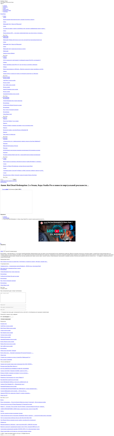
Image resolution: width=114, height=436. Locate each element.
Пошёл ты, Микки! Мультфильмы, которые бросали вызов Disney (18, 166)
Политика (5, 11)
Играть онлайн (6, 77)
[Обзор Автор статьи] (3, 250)
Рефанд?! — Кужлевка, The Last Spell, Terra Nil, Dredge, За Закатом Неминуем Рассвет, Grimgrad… (23, 406)
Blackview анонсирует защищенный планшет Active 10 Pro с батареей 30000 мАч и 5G (20, 426)
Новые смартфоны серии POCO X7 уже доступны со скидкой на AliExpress (20, 64)
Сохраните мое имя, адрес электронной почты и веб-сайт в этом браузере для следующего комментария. (25, 312)
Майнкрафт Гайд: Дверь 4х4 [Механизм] (12, 24)
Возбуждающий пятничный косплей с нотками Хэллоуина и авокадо (18, 19)
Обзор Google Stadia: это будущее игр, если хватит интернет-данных (16, 431)
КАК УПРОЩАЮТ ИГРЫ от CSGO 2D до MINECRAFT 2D (14, 382)
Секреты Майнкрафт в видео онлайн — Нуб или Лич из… (14, 390)
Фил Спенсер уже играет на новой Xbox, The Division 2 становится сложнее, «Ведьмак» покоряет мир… (24, 261)
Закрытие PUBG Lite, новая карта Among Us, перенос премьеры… (15, 393)
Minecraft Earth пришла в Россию (10, 145)
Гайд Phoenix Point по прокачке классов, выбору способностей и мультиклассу (18, 420)
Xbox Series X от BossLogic (9, 134)
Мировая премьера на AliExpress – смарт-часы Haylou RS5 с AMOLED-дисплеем (19, 424)
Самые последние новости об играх (9, 180)
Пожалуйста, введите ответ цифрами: (9, 314)
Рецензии (5, 137)
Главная (5, 5)
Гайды (4, 16)
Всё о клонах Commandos (6, 359)
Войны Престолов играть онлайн (8, 343)
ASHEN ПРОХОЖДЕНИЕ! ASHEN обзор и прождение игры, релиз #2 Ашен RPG (19, 408)
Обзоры (5, 56)
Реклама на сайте (7, 10)
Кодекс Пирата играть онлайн (7, 341)
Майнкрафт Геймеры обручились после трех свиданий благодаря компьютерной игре (22, 39)
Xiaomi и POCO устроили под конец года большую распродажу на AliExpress (20, 73)
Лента (4, 8)
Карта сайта (6, 9)
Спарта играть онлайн (6, 330)
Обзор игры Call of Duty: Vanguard (8, 350)
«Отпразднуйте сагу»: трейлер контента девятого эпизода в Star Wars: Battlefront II (21, 141)
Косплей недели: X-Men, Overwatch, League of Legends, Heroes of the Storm (20, 175)
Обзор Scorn (3, 355)
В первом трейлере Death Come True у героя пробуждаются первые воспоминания (21, 154)
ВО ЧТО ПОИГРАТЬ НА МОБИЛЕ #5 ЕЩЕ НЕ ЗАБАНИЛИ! (15, 368)
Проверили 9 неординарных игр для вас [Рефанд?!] (12, 377)
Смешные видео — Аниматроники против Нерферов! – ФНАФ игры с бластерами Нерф (21, 266)
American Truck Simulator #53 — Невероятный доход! (12, 384)
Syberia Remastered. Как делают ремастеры (12, 100)
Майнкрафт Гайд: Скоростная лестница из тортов (14, 48)
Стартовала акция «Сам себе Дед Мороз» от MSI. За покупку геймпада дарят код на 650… (23, 170)
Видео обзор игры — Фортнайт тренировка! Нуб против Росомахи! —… (17, 352)
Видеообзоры (6, 97)
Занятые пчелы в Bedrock (9, 53)
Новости (5, 117)
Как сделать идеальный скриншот (10, 109)
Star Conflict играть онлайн (9, 84)
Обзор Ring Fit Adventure (6, 375)
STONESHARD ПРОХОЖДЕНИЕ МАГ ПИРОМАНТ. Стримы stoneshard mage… (19, 388)
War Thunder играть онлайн (7, 332)
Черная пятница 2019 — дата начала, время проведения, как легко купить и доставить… (23, 33)
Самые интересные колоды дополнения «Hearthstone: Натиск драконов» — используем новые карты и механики (26, 415)
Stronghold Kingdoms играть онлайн (11, 93)
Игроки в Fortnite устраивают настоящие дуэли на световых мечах (18, 125)
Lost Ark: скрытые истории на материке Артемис (12, 413)
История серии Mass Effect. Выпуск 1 (9, 366)
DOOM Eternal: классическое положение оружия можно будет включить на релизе (21, 150)
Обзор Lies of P (4, 395)
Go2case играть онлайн (6, 334)
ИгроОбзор (3, 13)
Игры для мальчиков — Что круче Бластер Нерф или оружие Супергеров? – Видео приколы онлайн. (23, 402)
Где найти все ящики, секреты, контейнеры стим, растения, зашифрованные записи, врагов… (24, 28)
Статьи (4, 158)
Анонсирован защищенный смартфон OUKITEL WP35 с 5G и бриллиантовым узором (20, 429)
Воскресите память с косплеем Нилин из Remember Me (15, 130)
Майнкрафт (5, 36)
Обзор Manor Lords (7, 114)
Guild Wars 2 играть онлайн (9, 80)
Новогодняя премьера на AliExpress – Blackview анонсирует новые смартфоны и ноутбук (23, 69)
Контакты (5, 6)
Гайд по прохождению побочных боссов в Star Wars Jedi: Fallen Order (16, 417)
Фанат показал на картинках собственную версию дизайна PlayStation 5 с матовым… (22, 161)
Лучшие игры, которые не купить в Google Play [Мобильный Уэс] (15, 357)
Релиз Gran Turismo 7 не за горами (11, 121)
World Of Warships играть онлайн (10, 89)
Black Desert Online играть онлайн (8, 328)
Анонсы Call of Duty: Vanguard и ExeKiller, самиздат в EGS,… (14, 370)
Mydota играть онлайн (6, 337)
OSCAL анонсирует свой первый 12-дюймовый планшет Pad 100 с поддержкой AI (22, 60)
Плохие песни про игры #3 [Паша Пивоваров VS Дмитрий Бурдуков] (16, 404)
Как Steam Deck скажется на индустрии (9, 379)
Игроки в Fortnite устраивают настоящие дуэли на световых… (15, 373)
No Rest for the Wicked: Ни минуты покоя (12, 105)
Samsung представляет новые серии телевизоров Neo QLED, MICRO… (17, 364)
